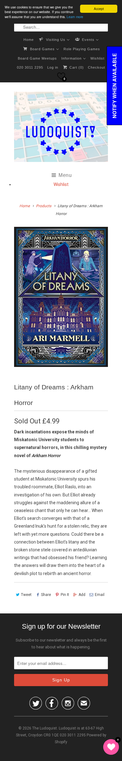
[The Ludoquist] (61, 128)
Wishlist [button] (61, 184)
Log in (52, 67)
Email (99, 595)
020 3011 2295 (30, 67)
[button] (61, 76)
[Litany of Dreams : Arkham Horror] (61, 297)
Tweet (26, 595)
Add (82, 595)
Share (46, 595)
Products (43, 206)
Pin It (65, 595)
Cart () (76, 67)
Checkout (96, 67)
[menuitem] (28, 39)
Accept (99, 8)
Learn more (75, 16)
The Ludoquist (44, 728)
